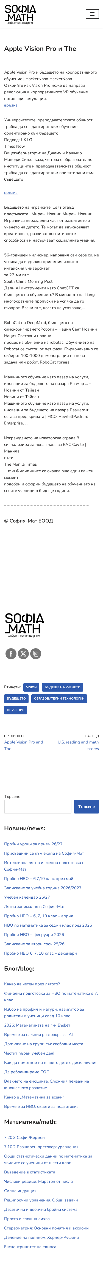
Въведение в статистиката (29, 1172)
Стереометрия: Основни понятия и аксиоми (46, 1228)
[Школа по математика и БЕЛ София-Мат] (20, 14)
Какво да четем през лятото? (32, 984)
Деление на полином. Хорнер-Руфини (41, 1237)
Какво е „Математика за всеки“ (34, 1097)
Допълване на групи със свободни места (43, 1044)
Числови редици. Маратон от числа (38, 1181)
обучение (15, 710)
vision (31, 687)
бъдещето (16, 699)
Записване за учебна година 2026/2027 (43, 888)
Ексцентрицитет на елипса (30, 1247)
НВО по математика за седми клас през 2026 (48, 925)
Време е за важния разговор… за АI (38, 1034)
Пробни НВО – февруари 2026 (34, 934)
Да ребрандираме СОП (26, 1072)
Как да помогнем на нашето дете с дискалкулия (51, 1062)
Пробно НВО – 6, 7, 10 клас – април (38, 916)
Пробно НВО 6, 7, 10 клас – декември (40, 953)
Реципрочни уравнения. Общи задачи (41, 1200)
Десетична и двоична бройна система (40, 1209)
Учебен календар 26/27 (27, 897)
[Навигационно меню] (92, 14)
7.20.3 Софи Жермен (24, 1137)
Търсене (12, 796)
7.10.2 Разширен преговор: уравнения (41, 1147)
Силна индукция (20, 1190)
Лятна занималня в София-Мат (34, 906)
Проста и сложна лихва (27, 1218)
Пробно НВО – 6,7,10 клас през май (38, 878)
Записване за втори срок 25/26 (34, 944)
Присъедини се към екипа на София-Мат (44, 853)
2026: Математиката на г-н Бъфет (37, 1025)
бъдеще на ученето (62, 687)
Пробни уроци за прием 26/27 (33, 844)
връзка (11, 105)
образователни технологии (59, 699)
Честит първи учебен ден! (29, 1053)
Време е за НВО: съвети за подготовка (41, 1106)
